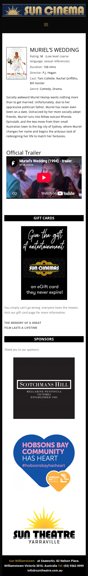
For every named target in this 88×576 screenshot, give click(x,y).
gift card (22, 312)
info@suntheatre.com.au (44, 570)
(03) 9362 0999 (71, 566)
